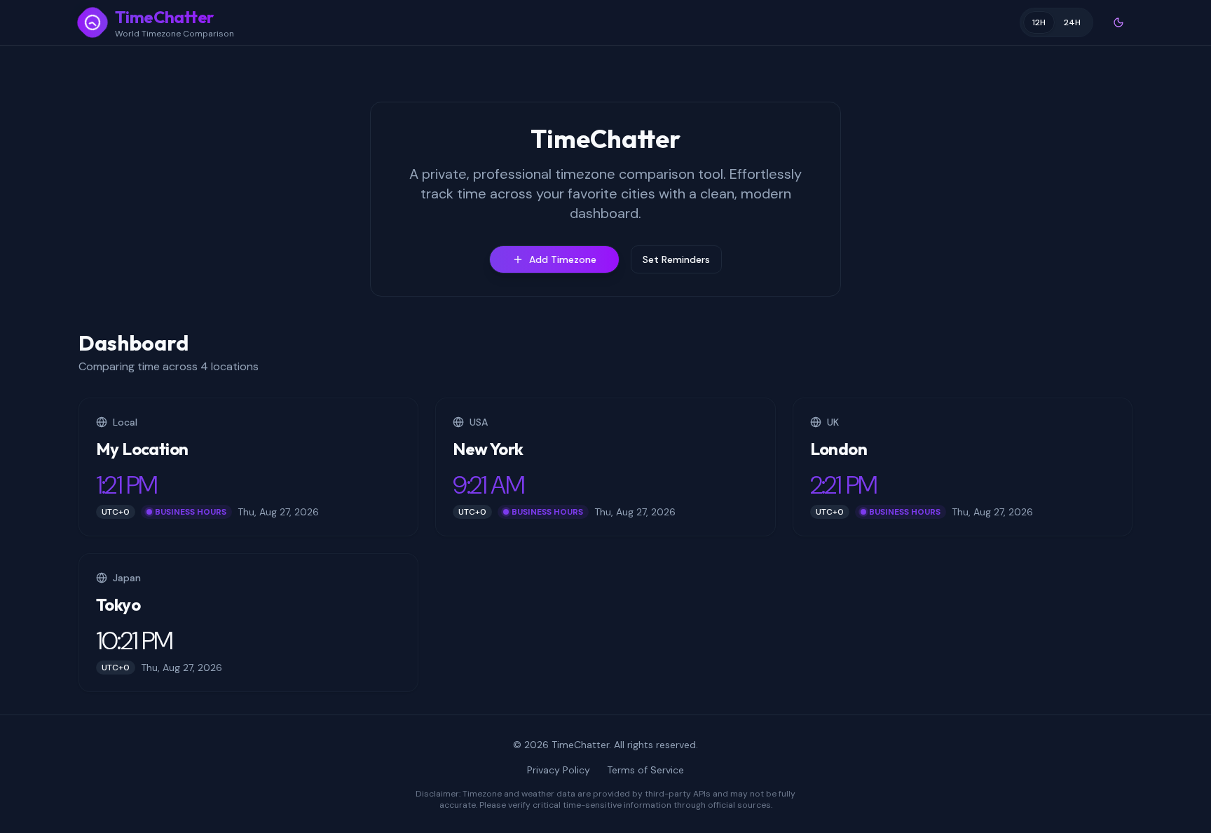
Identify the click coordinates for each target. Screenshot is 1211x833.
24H (1072, 22)
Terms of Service (645, 770)
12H (1039, 22)
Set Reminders (676, 259)
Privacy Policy (558, 770)
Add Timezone (562, 259)
